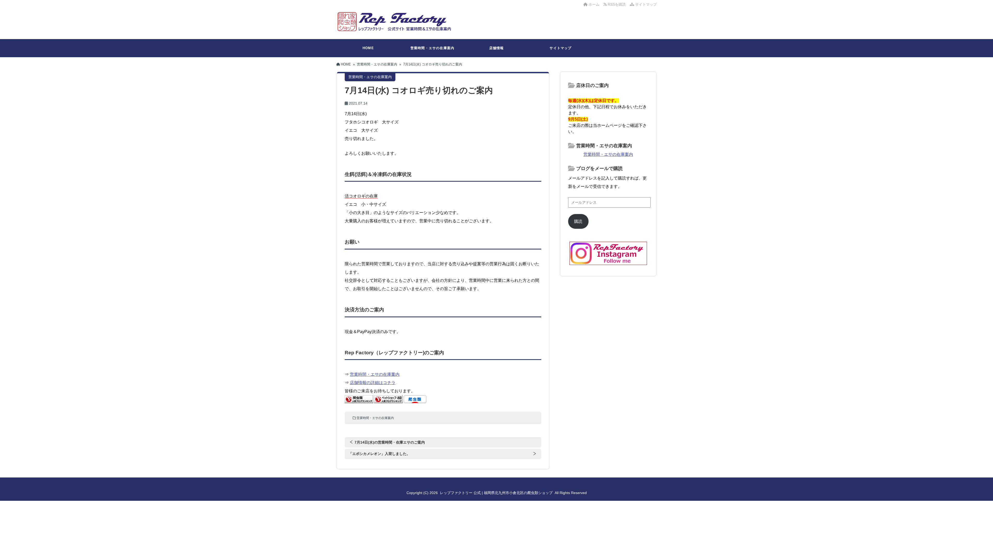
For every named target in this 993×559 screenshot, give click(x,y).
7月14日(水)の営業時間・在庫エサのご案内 (390, 442)
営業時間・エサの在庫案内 (432, 48)
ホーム (593, 4)
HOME (368, 48)
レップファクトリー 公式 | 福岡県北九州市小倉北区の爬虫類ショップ (496, 493)
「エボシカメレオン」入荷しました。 (379, 454)
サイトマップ (645, 4)
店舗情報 (496, 48)
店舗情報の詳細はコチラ (372, 382)
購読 (578, 221)
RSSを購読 (617, 4)
